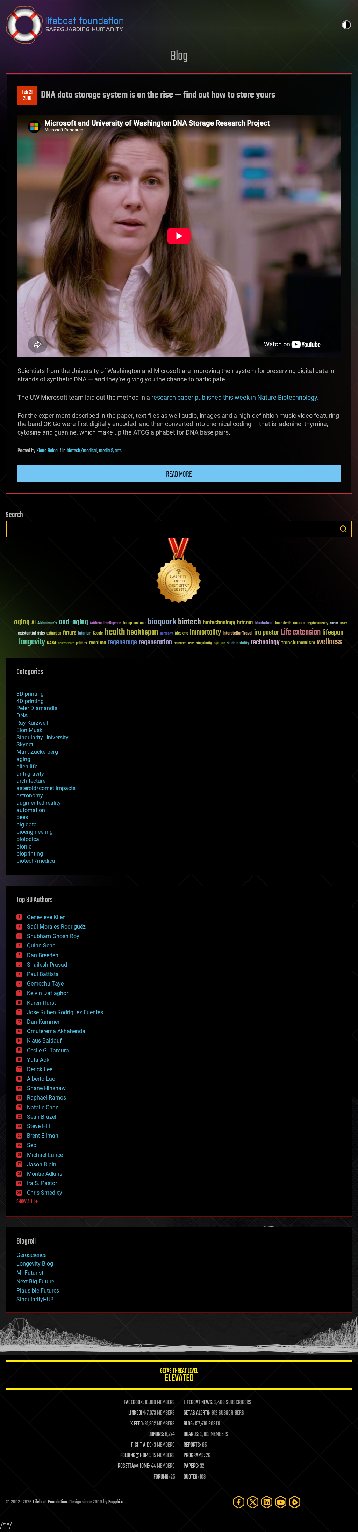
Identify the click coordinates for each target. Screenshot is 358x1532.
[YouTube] (280, 1502)
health (115, 632)
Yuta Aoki (39, 1060)
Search (343, 529)
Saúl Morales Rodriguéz (56, 926)
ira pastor (266, 633)
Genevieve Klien (46, 917)
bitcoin (245, 623)
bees (22, 817)
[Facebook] (238, 1502)
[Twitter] (252, 1502)
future (69, 633)
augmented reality (38, 803)
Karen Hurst (41, 1003)
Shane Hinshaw (46, 1088)
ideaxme (181, 633)
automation (30, 810)
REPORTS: (192, 1445)
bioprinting (29, 853)
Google (98, 633)
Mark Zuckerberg (37, 752)
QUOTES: (191, 1477)
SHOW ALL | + (27, 1202)
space (219, 643)
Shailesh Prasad (47, 964)
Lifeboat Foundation (50, 1502)
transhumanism (298, 642)
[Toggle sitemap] (332, 24)
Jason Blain (41, 1164)
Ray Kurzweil (32, 723)
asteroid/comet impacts (46, 788)
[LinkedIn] (266, 1502)
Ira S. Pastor (42, 1183)
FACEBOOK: (134, 1402)
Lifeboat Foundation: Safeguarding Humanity (161, 25)
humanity (166, 634)
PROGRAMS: (194, 1455)
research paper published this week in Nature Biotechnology (234, 397)
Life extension (301, 632)
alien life (26, 766)
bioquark (162, 622)
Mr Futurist (29, 1272)
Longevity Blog (34, 1263)
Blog (179, 56)
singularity (204, 643)
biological (28, 839)
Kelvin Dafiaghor (47, 993)
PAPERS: (191, 1466)
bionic (23, 846)
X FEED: (137, 1424)
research (180, 643)
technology (265, 643)
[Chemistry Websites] (179, 572)
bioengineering (34, 832)
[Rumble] (294, 1502)
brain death (283, 623)
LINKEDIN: (137, 1413)
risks (191, 643)
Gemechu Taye (45, 983)
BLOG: (189, 1424)
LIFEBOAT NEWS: (198, 1402)
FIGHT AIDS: (142, 1445)
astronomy (29, 795)
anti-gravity (30, 774)
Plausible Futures (37, 1290)
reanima (97, 642)
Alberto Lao (41, 1078)
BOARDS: (191, 1434)
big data (26, 824)
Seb (31, 1145)
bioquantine (134, 623)
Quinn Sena (41, 945)
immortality (205, 632)
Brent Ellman (42, 1135)
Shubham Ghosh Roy (53, 936)
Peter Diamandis (36, 708)
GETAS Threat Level (179, 1376)
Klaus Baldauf (48, 451)
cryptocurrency (317, 623)
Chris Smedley (44, 1192)
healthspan (142, 632)
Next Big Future (35, 1281)
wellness (329, 642)
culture (334, 623)
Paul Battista (43, 974)
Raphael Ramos (46, 1097)
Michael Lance (45, 1155)
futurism (84, 633)
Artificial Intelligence (105, 623)
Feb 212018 (27, 95)
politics (81, 643)
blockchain (264, 623)
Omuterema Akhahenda (56, 1031)
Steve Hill (38, 1126)
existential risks (31, 633)
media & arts (110, 451)
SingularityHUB (35, 1299)
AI (33, 623)
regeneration (155, 642)
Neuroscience (66, 644)
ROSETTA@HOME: (134, 1466)
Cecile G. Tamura (48, 1050)
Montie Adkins (44, 1174)
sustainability (238, 643)
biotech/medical (82, 451)
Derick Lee (39, 1069)
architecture (30, 781)
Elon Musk (29, 730)
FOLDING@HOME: (135, 1455)
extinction (53, 633)
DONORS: (156, 1434)
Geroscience (31, 1255)
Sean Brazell (42, 1117)
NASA (51, 643)
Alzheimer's (47, 623)
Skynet (24, 744)
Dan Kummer (43, 1021)
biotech (189, 622)
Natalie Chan (43, 1107)
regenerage (122, 642)
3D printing (30, 693)
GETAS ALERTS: (197, 1413)
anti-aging (73, 622)
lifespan (332, 633)
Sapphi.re (116, 1502)
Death (343, 623)
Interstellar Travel (237, 633)
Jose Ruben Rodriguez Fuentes (65, 1012)
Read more (179, 474)
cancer (299, 623)
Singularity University (42, 737)
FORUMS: (161, 1477)
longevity (32, 642)
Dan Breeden (42, 955)
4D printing (30, 701)
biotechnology (219, 623)
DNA (22, 715)
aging (22, 622)
